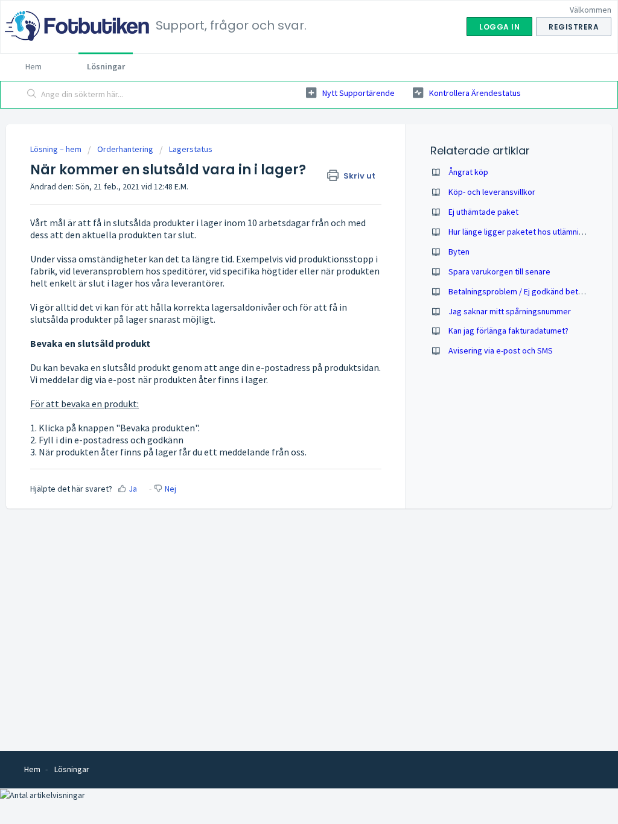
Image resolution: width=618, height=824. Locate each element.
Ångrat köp (468, 171)
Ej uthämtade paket (483, 211)
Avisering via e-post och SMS (500, 350)
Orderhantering (125, 149)
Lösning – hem (56, 149)
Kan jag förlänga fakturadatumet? (508, 330)
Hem (33, 66)
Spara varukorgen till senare (499, 271)
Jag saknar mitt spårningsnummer (509, 311)
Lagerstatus (190, 149)
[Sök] (32, 95)
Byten (459, 251)
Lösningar (106, 66)
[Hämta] (286, 256)
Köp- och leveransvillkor (491, 191)
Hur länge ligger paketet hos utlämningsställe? (532, 231)
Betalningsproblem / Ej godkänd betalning (523, 291)
